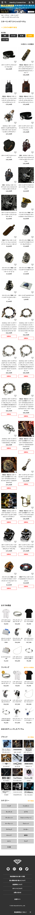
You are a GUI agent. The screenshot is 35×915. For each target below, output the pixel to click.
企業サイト (17, 899)
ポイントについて (17, 888)
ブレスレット (9, 817)
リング (9, 806)
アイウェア (9, 829)
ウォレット (26, 823)
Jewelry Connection (17, 2)
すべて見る (31, 737)
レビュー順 (5, 39)
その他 (9, 847)
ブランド (7, 15)
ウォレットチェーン (26, 817)
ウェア (26, 841)
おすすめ (13, 35)
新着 (5, 35)
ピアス (26, 812)
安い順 (21, 35)
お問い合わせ (17, 892)
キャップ (9, 835)
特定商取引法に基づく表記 (17, 876)
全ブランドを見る (29, 667)
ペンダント (26, 806)
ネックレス (9, 812)
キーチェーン (9, 823)
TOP (2, 15)
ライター (25, 829)
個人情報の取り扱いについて (17, 880)
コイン (9, 841)
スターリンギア (14, 15)
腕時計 (26, 835)
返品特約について (17, 884)
